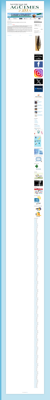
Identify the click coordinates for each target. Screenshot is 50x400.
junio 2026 (35, 386)
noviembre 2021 (35, 348)
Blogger (27, 392)
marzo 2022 (35, 351)
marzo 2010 (35, 252)
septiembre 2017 (35, 314)
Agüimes (36, 24)
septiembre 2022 (35, 355)
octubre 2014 (35, 290)
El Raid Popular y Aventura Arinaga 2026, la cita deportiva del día (39, 112)
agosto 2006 (35, 223)
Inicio (20, 35)
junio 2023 (35, 361)
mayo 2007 (35, 229)
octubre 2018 (35, 323)
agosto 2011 (35, 264)
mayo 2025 (35, 377)
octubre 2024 (35, 372)
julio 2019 (35, 329)
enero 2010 (35, 251)
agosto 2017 (35, 313)
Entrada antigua (30, 35)
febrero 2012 (35, 268)
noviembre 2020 (35, 340)
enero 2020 (35, 333)
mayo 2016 (35, 303)
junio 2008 (35, 238)
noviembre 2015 (35, 299)
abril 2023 (35, 360)
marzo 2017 (35, 310)
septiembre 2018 (35, 322)
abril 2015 (35, 294)
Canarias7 (36, 119)
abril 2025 (35, 376)
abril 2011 (35, 261)
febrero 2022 (35, 350)
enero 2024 (35, 366)
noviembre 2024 (35, 373)
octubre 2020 (35, 339)
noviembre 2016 (35, 307)
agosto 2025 (35, 379)
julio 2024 (35, 370)
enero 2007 (35, 226)
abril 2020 (35, 335)
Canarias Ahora (36, 121)
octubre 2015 (35, 298)
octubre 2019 (35, 331)
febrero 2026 (35, 383)
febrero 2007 (35, 227)
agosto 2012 (35, 272)
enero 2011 (35, 259)
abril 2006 (35, 220)
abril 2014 (35, 286)
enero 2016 (35, 300)
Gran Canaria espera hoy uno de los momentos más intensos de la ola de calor (39, 115)
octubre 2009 (35, 249)
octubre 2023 (35, 364)
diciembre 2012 (35, 275)
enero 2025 (35, 374)
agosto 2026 (35, 387)
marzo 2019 (35, 326)
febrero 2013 (35, 276)
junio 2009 (35, 246)
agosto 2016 (35, 305)
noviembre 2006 (35, 225)
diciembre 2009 (35, 250)
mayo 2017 (35, 311)
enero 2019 (35, 325)
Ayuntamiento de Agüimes (37, 125)
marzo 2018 (35, 318)
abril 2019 (35, 327)
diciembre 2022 (35, 357)
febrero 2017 (35, 309)
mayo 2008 (35, 237)
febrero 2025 (35, 375)
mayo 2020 (35, 336)
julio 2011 (35, 263)
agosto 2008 (35, 239)
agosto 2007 (35, 231)
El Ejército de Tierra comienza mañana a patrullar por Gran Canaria (39, 105)
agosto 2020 (35, 338)
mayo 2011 (35, 262)
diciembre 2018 (35, 324)
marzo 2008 (35, 236)
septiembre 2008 (35, 240)
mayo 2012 (35, 270)
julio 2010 (35, 255)
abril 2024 (35, 368)
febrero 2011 (35, 260)
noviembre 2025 (35, 381)
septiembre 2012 (35, 273)
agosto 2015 (35, 297)
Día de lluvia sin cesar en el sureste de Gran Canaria (40, 108)
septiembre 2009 (35, 248)
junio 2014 (35, 287)
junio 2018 (35, 320)
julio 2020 (35, 337)
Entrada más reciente (9, 35)
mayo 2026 (35, 385)
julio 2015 (35, 296)
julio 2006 (35, 222)
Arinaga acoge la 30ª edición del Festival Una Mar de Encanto (39, 102)
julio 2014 (35, 288)
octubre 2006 (35, 224)
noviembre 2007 (35, 233)
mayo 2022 (35, 352)
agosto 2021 (35, 346)
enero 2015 (35, 292)
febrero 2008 (35, 235)
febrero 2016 (35, 301)
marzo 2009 (35, 244)
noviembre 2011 (35, 266)
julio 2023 (35, 362)
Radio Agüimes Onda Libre (37, 126)
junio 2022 (35, 353)
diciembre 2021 (35, 349)
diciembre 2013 (35, 283)
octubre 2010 (35, 257)
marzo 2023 (35, 359)
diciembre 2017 (35, 316)
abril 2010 (35, 253)
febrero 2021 (35, 342)
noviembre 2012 (35, 274)
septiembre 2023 (35, 363)
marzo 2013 (35, 277)
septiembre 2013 (35, 281)
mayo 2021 (35, 344)
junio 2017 (35, 312)
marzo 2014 (35, 285)
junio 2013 (35, 279)
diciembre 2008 (35, 242)
